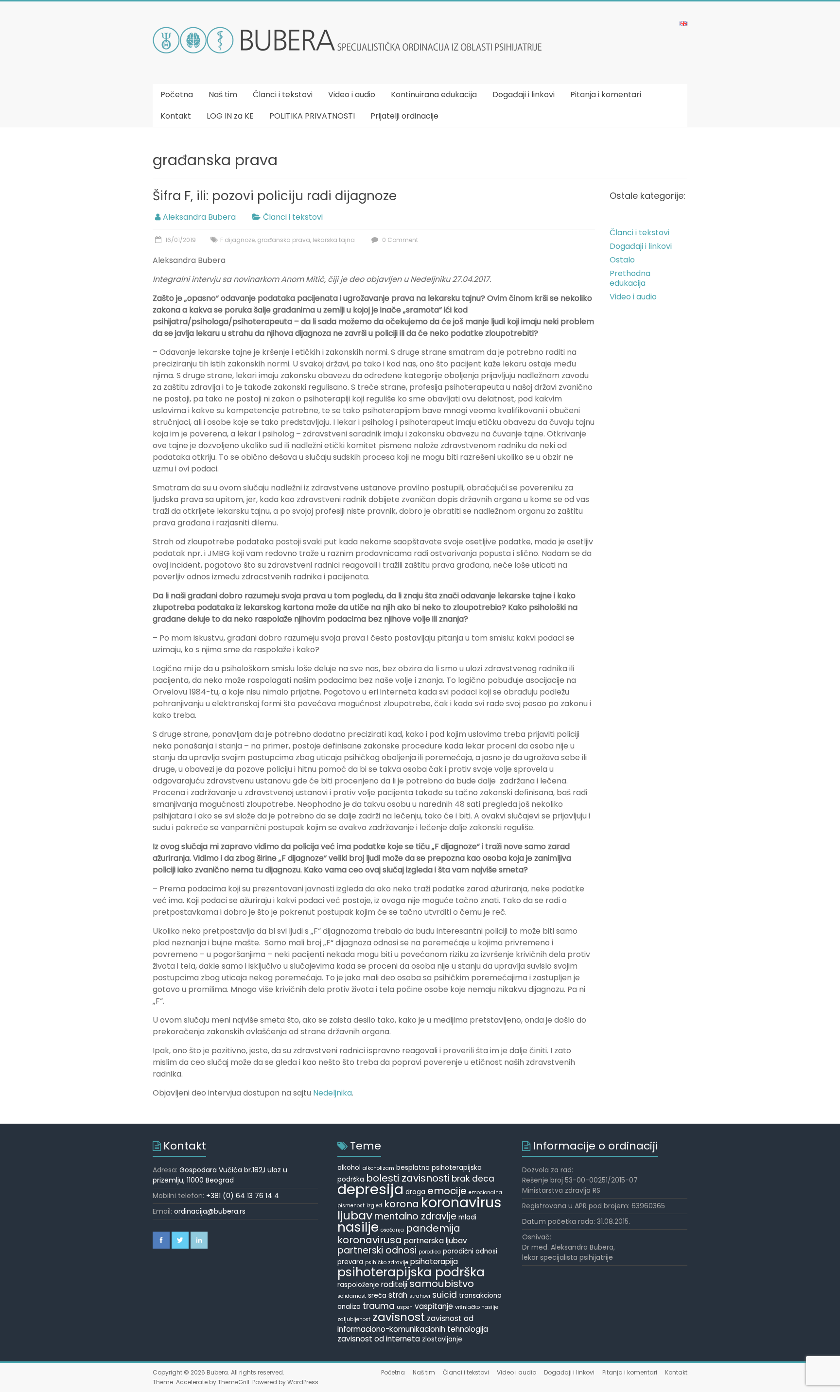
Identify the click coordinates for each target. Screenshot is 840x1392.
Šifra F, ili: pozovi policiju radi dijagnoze (275, 196)
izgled (374, 1205)
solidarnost (351, 1296)
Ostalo (622, 259)
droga (415, 1192)
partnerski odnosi (377, 1250)
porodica (430, 1251)
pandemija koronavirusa (398, 1234)
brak (461, 1178)
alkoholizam (378, 1168)
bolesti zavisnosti (408, 1178)
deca (483, 1178)
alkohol (349, 1167)
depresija (370, 1189)
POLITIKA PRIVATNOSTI (312, 116)
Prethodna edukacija (630, 278)
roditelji (394, 1284)
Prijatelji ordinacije (404, 116)
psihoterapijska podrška (411, 1272)
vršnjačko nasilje (476, 1307)
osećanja (392, 1230)
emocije (447, 1191)
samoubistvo (441, 1283)
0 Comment (399, 240)
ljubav (354, 1215)
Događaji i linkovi (523, 94)
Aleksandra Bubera (199, 217)
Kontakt (175, 116)
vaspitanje (434, 1306)
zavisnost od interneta (378, 1339)
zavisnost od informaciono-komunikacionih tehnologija (412, 1323)
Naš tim (223, 94)
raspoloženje (358, 1284)
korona (401, 1204)
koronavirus (461, 1202)
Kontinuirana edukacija (434, 94)
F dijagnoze (237, 240)
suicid (444, 1295)
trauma (379, 1306)
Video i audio (351, 94)
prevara (350, 1262)
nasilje (358, 1227)
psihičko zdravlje (386, 1262)
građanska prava (283, 240)
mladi (467, 1217)
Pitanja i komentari (605, 94)
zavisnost (398, 1317)
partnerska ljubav (435, 1240)
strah (397, 1295)
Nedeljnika (332, 1092)
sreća (377, 1295)
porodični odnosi (470, 1251)
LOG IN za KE (230, 116)
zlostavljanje (442, 1339)
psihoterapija (434, 1261)
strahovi (419, 1296)
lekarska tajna (334, 240)
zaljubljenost (353, 1319)
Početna (176, 94)
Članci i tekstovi (283, 94)
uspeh (405, 1307)
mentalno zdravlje (415, 1216)
